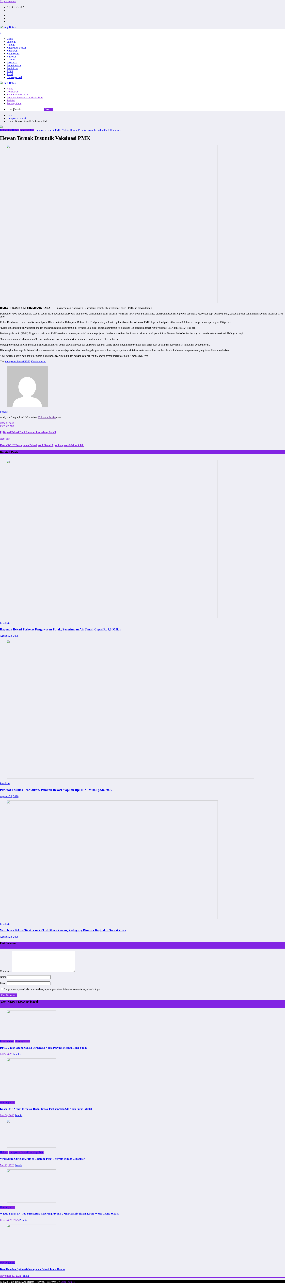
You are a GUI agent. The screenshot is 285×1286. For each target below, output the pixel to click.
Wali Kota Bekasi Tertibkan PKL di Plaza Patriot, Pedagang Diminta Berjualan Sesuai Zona (63, 930)
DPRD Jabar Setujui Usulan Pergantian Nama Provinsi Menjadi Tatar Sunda (43, 1047)
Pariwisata (12, 62)
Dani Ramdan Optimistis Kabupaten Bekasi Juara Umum (32, 1269)
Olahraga (11, 59)
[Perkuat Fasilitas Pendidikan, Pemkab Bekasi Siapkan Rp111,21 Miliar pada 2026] (130, 777)
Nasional (11, 56)
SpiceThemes (68, 1281)
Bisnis (10, 38)
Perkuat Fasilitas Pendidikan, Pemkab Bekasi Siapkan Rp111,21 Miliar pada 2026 (56, 790)
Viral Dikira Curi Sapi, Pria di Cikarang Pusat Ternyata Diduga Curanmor (42, 1158)
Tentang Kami (14, 103)
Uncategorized (14, 77)
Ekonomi (11, 41)
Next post (5, 438)
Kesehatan (12, 50)
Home (10, 88)
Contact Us (12, 91)
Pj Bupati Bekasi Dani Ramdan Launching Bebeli (28, 432)
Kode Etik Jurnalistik (18, 94)
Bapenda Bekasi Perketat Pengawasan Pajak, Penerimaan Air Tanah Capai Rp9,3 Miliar (60, 629)
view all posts (7, 422)
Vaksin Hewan (70, 130)
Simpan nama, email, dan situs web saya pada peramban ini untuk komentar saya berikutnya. (52, 989)
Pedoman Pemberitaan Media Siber (25, 97)
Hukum (11, 44)
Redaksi (11, 100)
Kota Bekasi (13, 53)
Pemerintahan (14, 65)
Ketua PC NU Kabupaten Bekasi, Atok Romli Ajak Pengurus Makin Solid (42, 445)
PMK (58, 130)
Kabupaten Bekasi (16, 47)
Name (3, 976)
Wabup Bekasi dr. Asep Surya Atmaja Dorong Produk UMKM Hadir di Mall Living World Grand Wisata (59, 1213)
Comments (6, 971)
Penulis (82, 130)
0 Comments (114, 130)
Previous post (7, 425)
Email (3, 983)
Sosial (10, 74)
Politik (10, 71)
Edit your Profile (47, 417)
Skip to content (8, 1)
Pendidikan (12, 68)
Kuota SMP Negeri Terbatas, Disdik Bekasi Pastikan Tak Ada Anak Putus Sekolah (46, 1109)
